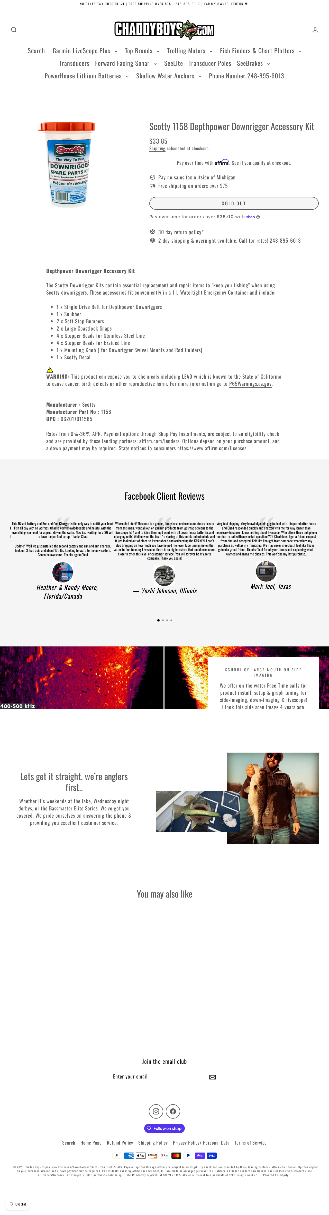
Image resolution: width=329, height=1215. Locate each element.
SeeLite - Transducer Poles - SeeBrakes (214, 63)
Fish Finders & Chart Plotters (258, 50)
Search (36, 50)
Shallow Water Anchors (166, 75)
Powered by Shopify (275, 1175)
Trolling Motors (187, 50)
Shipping (157, 148)
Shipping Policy (153, 1142)
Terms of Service (251, 1142)
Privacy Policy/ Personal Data (201, 1142)
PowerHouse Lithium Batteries (84, 75)
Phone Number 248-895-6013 (246, 75)
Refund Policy (120, 1142)
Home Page (91, 1142)
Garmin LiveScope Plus (82, 50)
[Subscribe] (212, 1076)
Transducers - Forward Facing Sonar (105, 63)
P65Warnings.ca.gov (250, 383)
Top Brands (139, 50)
